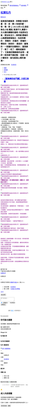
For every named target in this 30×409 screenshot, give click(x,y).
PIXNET (7, 384)
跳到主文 (3, 17)
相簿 (5, 68)
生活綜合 (13, 64)
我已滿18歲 (4, 405)
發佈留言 (3, 304)
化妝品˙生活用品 (15, 288)
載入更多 (3, 294)
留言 (15, 282)
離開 (9, 405)
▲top (2, 291)
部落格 (6, 70)
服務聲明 (17, 386)
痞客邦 (12, 282)
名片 (5, 71)
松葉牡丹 (6, 12)
